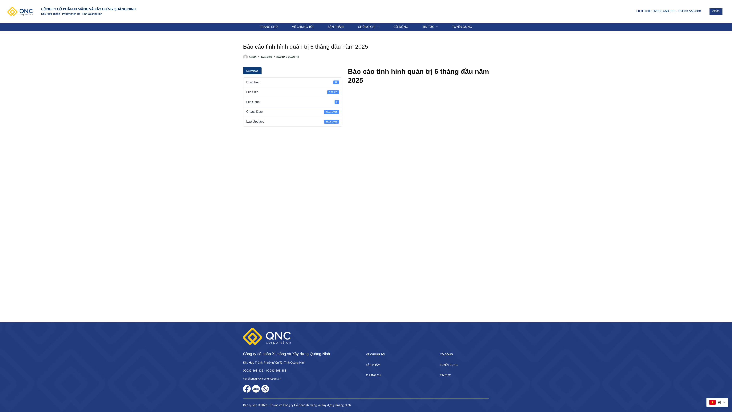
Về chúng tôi (302, 26)
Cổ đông (400, 26)
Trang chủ (269, 26)
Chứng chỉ (366, 26)
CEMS (716, 11)
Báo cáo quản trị (287, 57)
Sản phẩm (336, 26)
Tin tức (428, 26)
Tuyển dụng (462, 26)
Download (252, 70)
